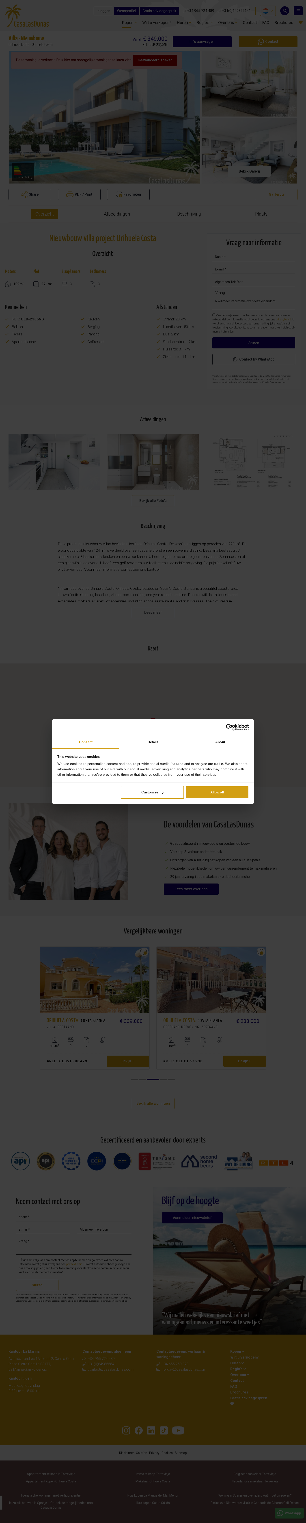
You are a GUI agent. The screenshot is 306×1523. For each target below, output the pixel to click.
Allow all (217, 792)
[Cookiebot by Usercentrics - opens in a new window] (229, 727)
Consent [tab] (86, 742)
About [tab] (220, 742)
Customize (149, 792)
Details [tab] (153, 742)
